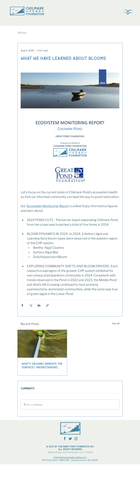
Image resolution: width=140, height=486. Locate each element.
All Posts (21, 32)
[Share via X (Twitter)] (30, 305)
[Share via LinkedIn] (39, 305)
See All (116, 323)
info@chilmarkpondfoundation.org (70, 457)
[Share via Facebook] (22, 305)
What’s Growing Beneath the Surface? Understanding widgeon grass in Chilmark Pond (42, 365)
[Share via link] (47, 305)
